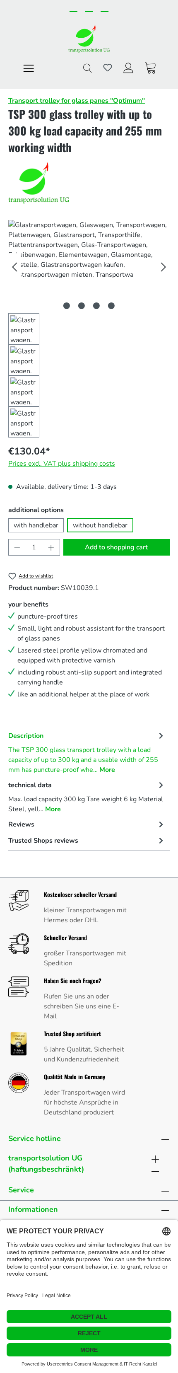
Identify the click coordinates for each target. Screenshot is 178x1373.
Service (21, 1190)
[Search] (87, 67)
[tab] (87, 752)
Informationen (33, 1209)
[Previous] (14, 266)
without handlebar (100, 525)
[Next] (163, 266)
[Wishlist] (108, 67)
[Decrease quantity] (17, 547)
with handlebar (36, 525)
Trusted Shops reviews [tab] (43, 840)
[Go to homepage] (89, 38)
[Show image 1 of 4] (66, 305)
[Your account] (128, 67)
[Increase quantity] (51, 547)
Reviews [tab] (21, 824)
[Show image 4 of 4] (111, 305)
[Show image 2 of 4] (81, 305)
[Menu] (29, 67)
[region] (89, 329)
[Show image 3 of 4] (96, 305)
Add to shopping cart (116, 547)
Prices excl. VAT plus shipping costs (61, 463)
